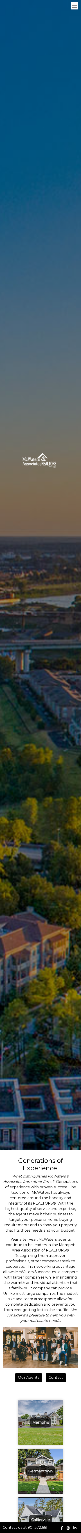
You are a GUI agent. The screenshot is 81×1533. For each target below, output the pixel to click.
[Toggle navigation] (74, 5)
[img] (62, 1528)
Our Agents (28, 1377)
